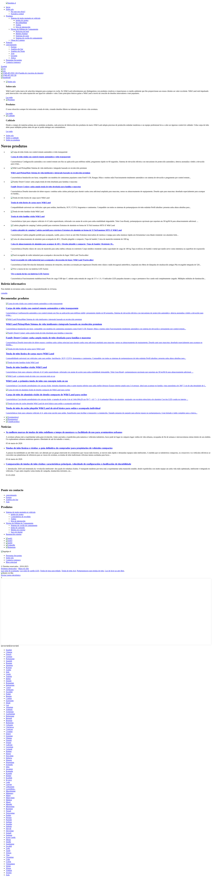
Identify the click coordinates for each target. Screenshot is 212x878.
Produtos (9, 16)
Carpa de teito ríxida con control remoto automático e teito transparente (41, 157)
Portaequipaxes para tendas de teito (90, 571)
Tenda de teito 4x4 (68, 571)
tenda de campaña (18, 528)
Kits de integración (23, 27)
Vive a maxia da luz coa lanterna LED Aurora (30, 274)
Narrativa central (17, 14)
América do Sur (17, 49)
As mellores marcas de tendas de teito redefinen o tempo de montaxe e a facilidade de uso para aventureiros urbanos (64, 432)
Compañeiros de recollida (21, 517)
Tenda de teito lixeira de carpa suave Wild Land (31, 203)
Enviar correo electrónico (10, 575)
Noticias (9, 42)
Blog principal (11, 562)
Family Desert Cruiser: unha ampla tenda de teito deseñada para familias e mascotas (46, 187)
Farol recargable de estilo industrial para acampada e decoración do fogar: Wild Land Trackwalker (52, 260)
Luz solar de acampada (10, 571)
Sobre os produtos (13, 140)
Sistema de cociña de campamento (29, 38)
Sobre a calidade (12, 138)
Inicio (8, 7)
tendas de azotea (22, 20)
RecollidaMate (21, 23)
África (13, 58)
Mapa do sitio (23, 569)
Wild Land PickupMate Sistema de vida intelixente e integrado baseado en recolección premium (50, 173)
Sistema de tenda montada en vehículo (25, 18)
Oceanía (14, 56)
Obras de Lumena (18, 40)
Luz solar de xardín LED (29, 571)
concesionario (11, 45)
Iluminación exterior (13, 534)
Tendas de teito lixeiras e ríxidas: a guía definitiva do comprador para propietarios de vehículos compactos (59, 448)
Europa (13, 47)
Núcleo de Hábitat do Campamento (24, 29)
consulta (4, 293)
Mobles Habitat (22, 34)
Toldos (18, 25)
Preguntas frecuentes (14, 60)
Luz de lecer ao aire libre (114, 571)
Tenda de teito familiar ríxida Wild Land (28, 216)
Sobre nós (10, 9)
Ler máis (9, 97)
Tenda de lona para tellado (50, 571)
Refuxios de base (22, 31)
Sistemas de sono (22, 36)
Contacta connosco (13, 62)
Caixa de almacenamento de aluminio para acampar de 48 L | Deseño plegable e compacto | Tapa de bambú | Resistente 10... (62, 244)
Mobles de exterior (18, 530)
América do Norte (18, 51)
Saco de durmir (17, 532)
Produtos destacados (9, 569)
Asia (12, 53)
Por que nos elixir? (18, 12)
